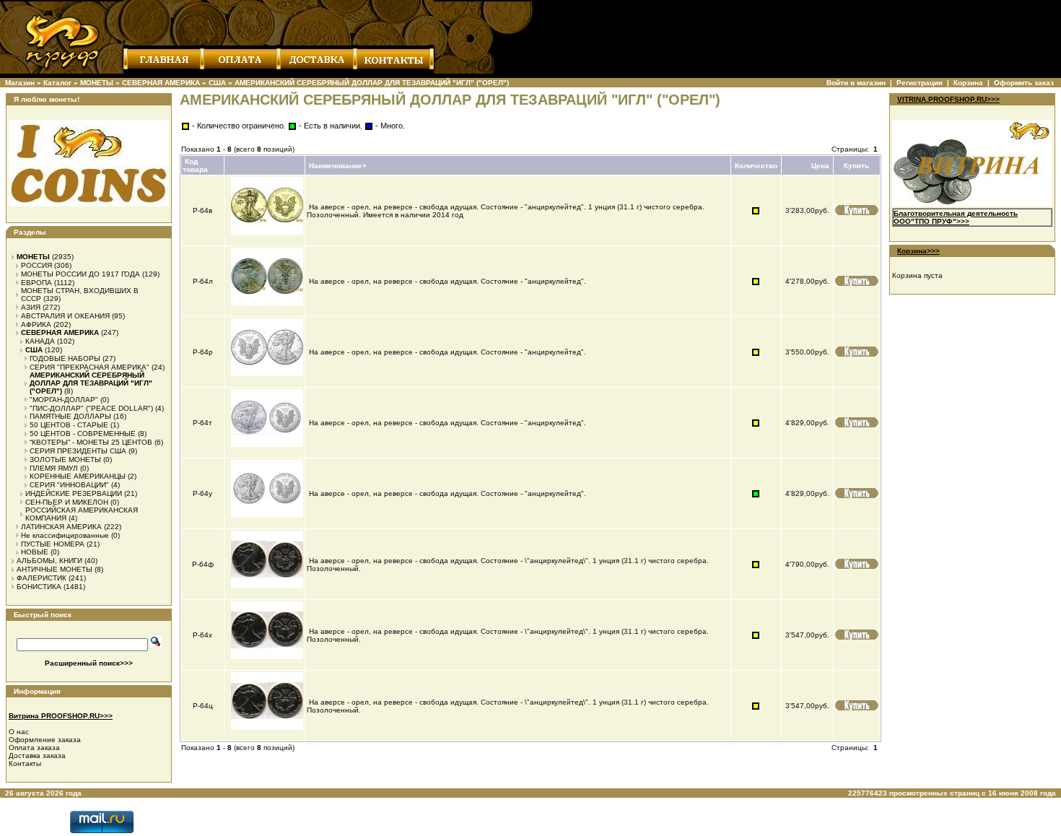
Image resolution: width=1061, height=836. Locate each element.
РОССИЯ (36, 265)
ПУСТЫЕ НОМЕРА (52, 544)
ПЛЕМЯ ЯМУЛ (54, 468)
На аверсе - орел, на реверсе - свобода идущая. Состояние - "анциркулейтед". (448, 281)
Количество (756, 166)
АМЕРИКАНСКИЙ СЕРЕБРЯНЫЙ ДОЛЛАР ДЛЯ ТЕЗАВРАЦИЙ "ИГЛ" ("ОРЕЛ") (372, 83)
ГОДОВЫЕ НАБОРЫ (65, 358)
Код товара (195, 165)
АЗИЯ (30, 307)
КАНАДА (40, 341)
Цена (820, 166)
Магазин (20, 83)
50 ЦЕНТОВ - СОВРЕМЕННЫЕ (83, 433)
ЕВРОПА (36, 283)
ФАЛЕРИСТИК (41, 578)
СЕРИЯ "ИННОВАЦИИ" (69, 485)
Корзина (968, 83)
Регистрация (919, 83)
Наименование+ (338, 166)
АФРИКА (36, 324)
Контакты (25, 763)
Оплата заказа (34, 748)
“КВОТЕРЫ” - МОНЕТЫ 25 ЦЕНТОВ (91, 442)
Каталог (57, 83)
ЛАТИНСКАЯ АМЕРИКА (61, 527)
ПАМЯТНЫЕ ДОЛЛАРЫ (70, 416)
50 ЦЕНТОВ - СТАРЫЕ (69, 425)
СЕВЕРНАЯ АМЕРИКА (161, 83)
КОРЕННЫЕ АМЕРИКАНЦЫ (78, 476)
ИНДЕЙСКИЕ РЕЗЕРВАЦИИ (73, 493)
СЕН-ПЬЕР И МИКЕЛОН (66, 502)
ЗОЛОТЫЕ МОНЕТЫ (65, 459)
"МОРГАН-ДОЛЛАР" (64, 400)
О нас (19, 732)
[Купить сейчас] (856, 210)
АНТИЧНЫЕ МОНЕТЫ (54, 569)
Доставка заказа (37, 755)
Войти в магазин (856, 83)
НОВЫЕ (34, 552)
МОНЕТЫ (96, 83)
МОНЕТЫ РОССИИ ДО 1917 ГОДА (80, 274)
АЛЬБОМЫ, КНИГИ (49, 561)
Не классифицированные (65, 535)
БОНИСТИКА (39, 587)
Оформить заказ (1024, 83)
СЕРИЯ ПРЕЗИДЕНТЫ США (78, 451)
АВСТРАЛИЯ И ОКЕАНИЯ (65, 316)
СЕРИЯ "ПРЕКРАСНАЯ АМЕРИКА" (89, 367)
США (217, 83)
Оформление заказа (45, 740)
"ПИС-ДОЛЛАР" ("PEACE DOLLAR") (91, 408)
